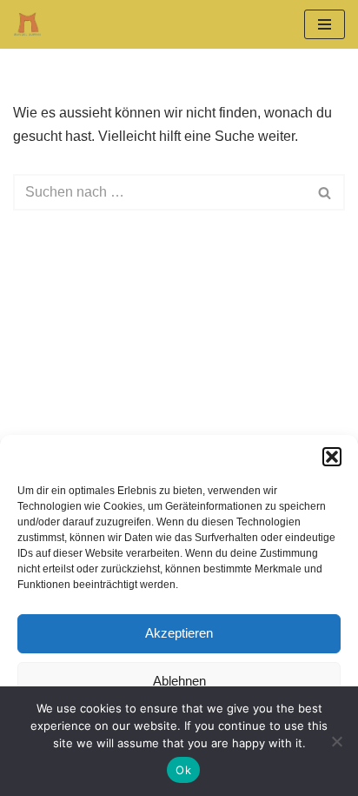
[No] (336, 741)
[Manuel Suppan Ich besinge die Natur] (27, 24)
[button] (332, 456)
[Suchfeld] (325, 192)
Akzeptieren (179, 632)
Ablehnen (179, 680)
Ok (183, 770)
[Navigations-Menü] (324, 24)
